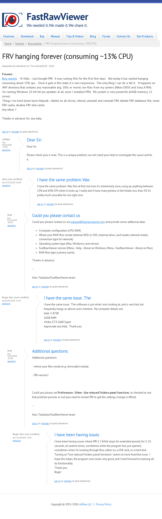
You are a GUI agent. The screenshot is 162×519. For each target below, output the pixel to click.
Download (27, 36)
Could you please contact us (56, 215)
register (15, 131)
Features (8, 36)
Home (8, 43)
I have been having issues (76, 435)
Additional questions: (50, 351)
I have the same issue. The (67, 298)
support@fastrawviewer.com (87, 222)
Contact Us (123, 36)
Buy (42, 36)
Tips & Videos (75, 36)
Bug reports (35, 43)
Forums (19, 43)
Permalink (6, 150)
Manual (55, 36)
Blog (93, 36)
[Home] (14, 20)
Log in (5, 131)
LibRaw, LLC (85, 504)
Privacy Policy (103, 504)
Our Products (145, 36)
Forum (106, 36)
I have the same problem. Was (63, 180)
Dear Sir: (34, 140)
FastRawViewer (57, 16)
